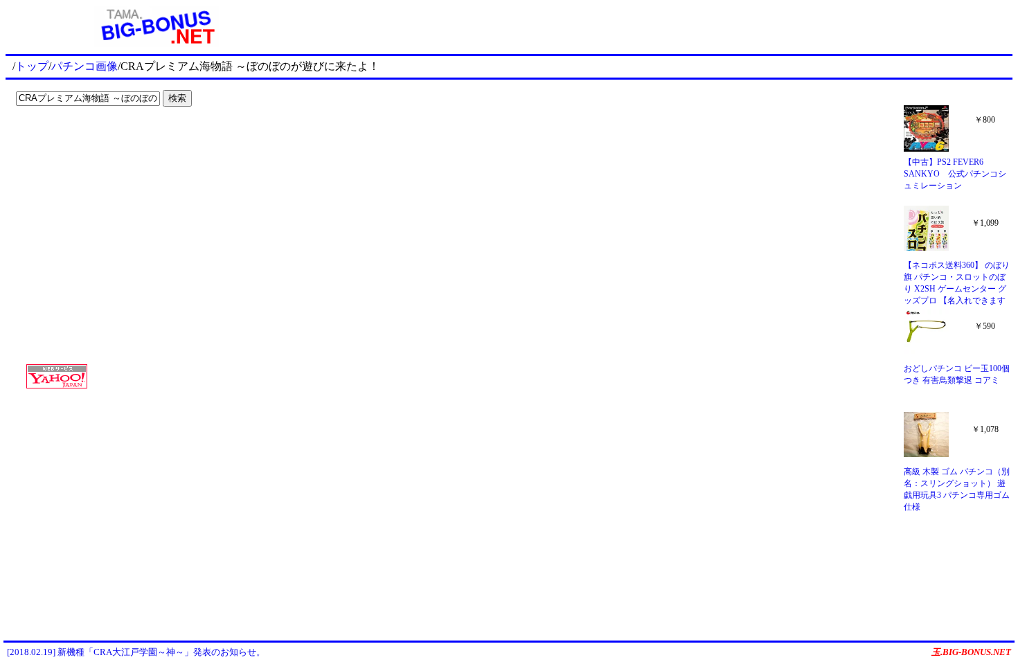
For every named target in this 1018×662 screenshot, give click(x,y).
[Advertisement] (97, 140)
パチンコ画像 (84, 66)
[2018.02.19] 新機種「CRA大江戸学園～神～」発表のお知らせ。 (136, 652)
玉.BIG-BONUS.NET (971, 652)
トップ (31, 66)
